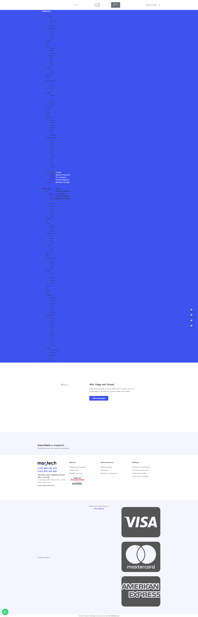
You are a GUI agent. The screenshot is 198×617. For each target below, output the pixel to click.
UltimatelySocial (113, 616)
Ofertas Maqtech (62, 180)
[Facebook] (40, 490)
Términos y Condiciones (141, 467)
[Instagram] (47, 490)
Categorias (46, 11)
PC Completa (61, 177)
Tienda (58, 172)
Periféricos (49, 118)
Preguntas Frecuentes (77, 467)
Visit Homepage (98, 398)
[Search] (97, 4)
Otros (48, 170)
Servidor (49, 182)
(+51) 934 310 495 (47, 471)
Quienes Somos (106, 467)
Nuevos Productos (63, 175)
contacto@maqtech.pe (46, 485)
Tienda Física (74, 470)
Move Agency (99, 508)
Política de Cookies (139, 473)
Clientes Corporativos (109, 473)
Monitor (48, 93)
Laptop (48, 68)
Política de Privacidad (140, 476)
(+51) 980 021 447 (47, 468)
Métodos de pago (63, 182)
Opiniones (104, 470)
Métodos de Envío (76, 473)
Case (47, 115)
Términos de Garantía (140, 470)
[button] (42, 186)
